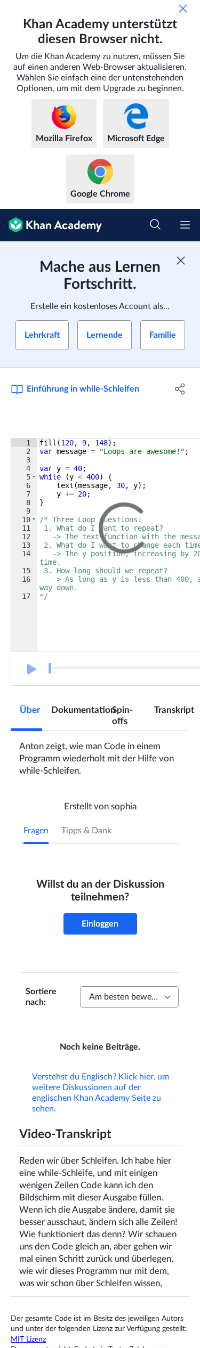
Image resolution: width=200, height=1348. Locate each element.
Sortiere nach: (41, 996)
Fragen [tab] (36, 830)
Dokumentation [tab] (77, 709)
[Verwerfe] (182, 8)
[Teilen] (180, 389)
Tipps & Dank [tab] (86, 830)
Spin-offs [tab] (122, 715)
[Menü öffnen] (185, 224)
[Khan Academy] (51, 225)
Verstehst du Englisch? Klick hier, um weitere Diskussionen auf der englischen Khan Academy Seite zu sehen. (100, 1107)
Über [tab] (30, 709)
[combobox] (129, 997)
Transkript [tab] (171, 709)
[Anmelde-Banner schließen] (180, 260)
